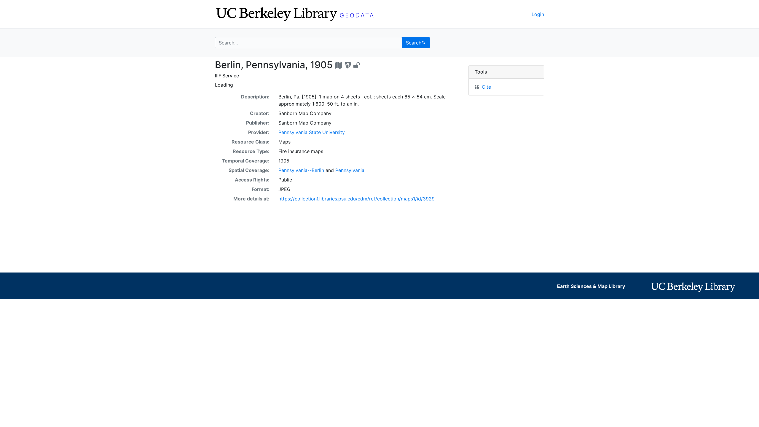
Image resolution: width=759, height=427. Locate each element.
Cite (486, 87)
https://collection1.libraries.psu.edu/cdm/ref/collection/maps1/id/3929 (356, 199)
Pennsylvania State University (311, 132)
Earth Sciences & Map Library (591, 286)
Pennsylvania (349, 170)
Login (538, 14)
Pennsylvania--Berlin (301, 170)
